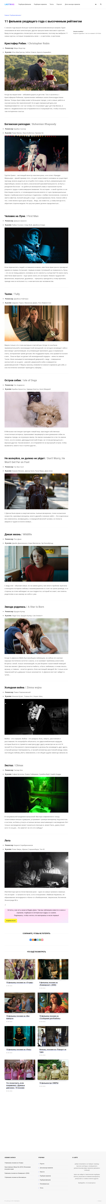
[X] (35, 940)
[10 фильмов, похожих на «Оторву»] (20, 969)
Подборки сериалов (45, 1176)
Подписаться (10, 920)
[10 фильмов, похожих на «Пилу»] (20, 1036)
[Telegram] (38, 940)
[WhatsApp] (40, 940)
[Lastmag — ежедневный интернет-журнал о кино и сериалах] (9, 4)
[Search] (99, 4)
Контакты (16, 1201)
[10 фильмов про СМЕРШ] (53, 1070)
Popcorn (42, 1163)
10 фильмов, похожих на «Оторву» (19, 983)
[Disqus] (36, 1119)
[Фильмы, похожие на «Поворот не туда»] (53, 1036)
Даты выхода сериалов (46, 1167)
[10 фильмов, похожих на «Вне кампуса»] (20, 1003)
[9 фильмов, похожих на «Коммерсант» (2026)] (53, 969)
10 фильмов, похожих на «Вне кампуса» (15, 1177)
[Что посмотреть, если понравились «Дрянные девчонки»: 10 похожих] (20, 1070)
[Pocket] (42, 940)
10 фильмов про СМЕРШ (48, 1083)
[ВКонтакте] (31, 940)
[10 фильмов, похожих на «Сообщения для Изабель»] (53, 1003)
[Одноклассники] (33, 940)
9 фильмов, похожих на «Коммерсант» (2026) (17, 1173)
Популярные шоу (44, 1184)
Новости (42, 1171)
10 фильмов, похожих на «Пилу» (18, 1050)
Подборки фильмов (45, 1180)
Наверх (99, 1201)
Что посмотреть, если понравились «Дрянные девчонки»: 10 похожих (15, 1085)
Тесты (41, 1188)
